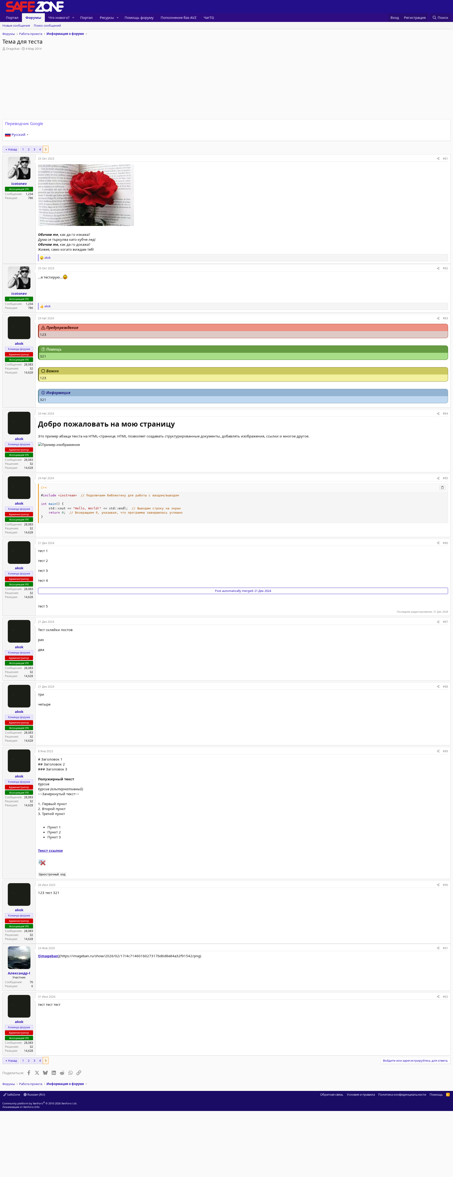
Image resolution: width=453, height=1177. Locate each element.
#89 (445, 751)
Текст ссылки (50, 850)
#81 (445, 159)
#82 (445, 268)
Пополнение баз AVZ (179, 17)
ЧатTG (209, 17)
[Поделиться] (438, 159)
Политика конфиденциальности (402, 1094)
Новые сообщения (16, 25)
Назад (12, 149)
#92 (445, 997)
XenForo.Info (31, 1107)
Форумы (33, 17)
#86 (445, 543)
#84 (445, 414)
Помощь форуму (139, 17)
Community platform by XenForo (39, 1103)
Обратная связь (331, 1094)
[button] (73, 17)
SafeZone (13, 1094)
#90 (445, 885)
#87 (445, 622)
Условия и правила (361, 1094)
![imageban (48, 955)
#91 (445, 948)
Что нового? (59, 17)
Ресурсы (107, 17)
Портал (12, 17)
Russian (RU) (36, 1094)
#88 (445, 687)
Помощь (436, 1094)
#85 (445, 478)
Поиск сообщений (47, 25)
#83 (445, 318)
